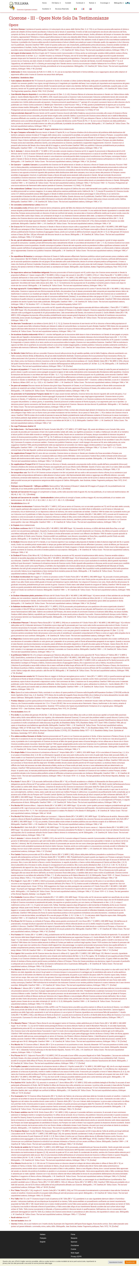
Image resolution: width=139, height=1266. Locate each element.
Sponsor (74, 1242)
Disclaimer (75, 1245)
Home (44, 3)
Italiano (42, 1234)
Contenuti (79, 3)
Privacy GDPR (76, 1256)
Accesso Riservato (62, 9)
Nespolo (74, 1238)
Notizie (91, 3)
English (42, 1242)
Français (43, 1238)
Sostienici (45, 9)
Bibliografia (118, 3)
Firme (73, 1234)
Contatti (68, 3)
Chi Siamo (55, 3)
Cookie (73, 1249)
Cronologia (104, 3)
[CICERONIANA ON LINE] (127, 3)
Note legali (75, 1253)
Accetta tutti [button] (130, 1262)
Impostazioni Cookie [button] (115, 1262)
